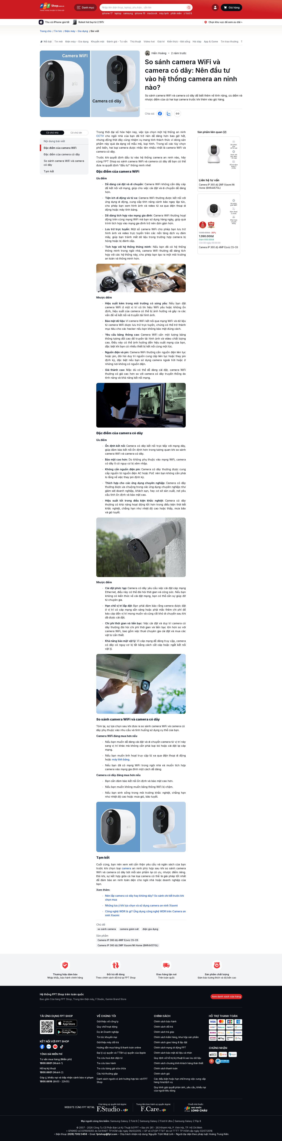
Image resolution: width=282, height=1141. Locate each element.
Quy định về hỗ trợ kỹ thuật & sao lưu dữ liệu (177, 1058)
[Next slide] (106, 22)
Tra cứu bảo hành (106, 1063)
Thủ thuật (135, 41)
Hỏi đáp (197, 41)
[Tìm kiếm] (189, 7)
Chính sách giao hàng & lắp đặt (170, 1042)
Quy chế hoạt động (107, 1026)
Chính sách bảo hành (165, 1021)
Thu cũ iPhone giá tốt (57, 22)
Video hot (149, 41)
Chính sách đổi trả (163, 1026)
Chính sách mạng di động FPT (170, 1047)
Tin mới (58, 41)
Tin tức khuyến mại (107, 1037)
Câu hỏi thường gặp (107, 1073)
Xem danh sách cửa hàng (226, 996)
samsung (128, 13)
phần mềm (176, 13)
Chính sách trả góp (164, 1031)
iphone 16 (140, 13)
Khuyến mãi (97, 41)
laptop (118, 13)
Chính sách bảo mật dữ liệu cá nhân (173, 1052)
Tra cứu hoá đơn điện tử (110, 1058)
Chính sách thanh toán (166, 1068)
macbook (152, 13)
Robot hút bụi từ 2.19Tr (91, 22)
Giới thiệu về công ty (107, 1021)
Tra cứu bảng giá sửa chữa (111, 1068)
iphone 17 (107, 13)
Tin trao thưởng (229, 41)
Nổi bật (48, 41)
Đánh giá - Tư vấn (117, 41)
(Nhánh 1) (51, 1063)
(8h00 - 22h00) (55, 1081)
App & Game (211, 41)
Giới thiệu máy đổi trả (108, 1042)
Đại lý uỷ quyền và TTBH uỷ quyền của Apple (121, 1052)
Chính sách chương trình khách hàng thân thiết (178, 1063)
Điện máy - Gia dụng (76, 41)
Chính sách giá (162, 1073)
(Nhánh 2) (51, 1072)
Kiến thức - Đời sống (178, 41)
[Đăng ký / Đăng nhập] (215, 7)
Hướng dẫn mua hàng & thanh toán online (119, 1047)
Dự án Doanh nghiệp (108, 1031)
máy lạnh (164, 13)
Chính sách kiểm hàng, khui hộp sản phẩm (176, 1037)
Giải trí (161, 41)
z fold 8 (188, 13)
